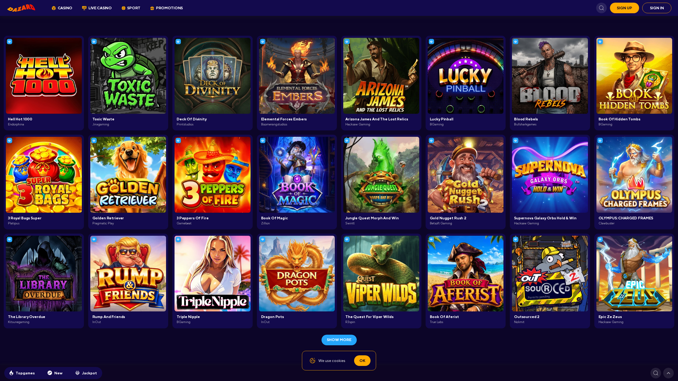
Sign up (624, 8)
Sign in (657, 8)
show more (339, 340)
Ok (362, 361)
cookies (338, 361)
